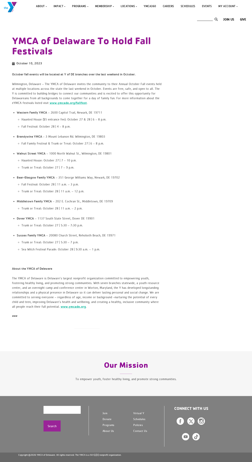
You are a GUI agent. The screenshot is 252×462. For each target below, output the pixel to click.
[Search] (216, 19)
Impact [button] (58, 6)
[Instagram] (201, 421)
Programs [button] (79, 6)
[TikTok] (196, 436)
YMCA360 (150, 6)
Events (207, 6)
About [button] (40, 6)
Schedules (188, 6)
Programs (108, 425)
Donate (107, 419)
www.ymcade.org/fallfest (68, 103)
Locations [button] (128, 6)
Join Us (228, 19)
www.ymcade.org (73, 306)
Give (243, 19)
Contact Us (140, 430)
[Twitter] (191, 421)
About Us (108, 430)
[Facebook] (180, 421)
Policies (138, 425)
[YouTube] (185, 436)
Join (105, 413)
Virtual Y (138, 413)
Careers (168, 6)
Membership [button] (103, 6)
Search (52, 426)
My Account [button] (226, 6)
